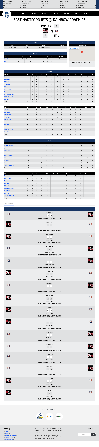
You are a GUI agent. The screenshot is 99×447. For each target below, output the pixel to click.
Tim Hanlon (7, 77)
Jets (5, 61)
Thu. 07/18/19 (49, 212)
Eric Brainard (7, 82)
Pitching (6, 107)
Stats (56, 13)
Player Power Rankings (10, 435)
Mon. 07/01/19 (49, 247)
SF (87, 74)
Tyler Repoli (7, 84)
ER (66, 107)
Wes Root (6, 163)
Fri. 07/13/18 (49, 271)
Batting (6, 74)
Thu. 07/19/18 (49, 259)
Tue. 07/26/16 (49, 366)
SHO (47, 107)
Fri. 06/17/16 (49, 378)
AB (27, 74)
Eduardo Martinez (9, 158)
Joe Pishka (7, 79)
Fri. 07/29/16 (49, 354)
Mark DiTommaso (8, 97)
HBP (75, 74)
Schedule (45, 13)
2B (41, 74)
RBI (57, 74)
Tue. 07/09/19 (49, 222)
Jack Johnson (7, 92)
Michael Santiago (8, 145)
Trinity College (82, 45)
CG (40, 107)
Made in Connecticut (91, 444)
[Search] (93, 435)
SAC (82, 74)
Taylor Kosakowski (9, 165)
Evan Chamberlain (9, 94)
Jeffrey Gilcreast (8, 155)
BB (68, 74)
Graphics (6, 59)
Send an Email (92, 431)
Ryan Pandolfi (8, 89)
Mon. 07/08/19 (49, 234)
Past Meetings (9, 203)
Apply (86, 13)
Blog (76, 13)
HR (51, 74)
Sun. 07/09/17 (49, 332)
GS (27, 107)
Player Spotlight (9, 437)
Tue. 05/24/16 (49, 391)
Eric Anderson (7, 87)
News (6, 433)
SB (92, 74)
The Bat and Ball (9, 439)
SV (52, 107)
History (66, 13)
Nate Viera (7, 150)
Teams (34, 13)
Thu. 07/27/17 (49, 320)
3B (46, 74)
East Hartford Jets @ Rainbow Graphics (49, 230)
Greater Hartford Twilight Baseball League (40, 10)
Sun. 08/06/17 (49, 308)
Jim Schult (6, 153)
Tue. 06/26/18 (49, 283)
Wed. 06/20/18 (49, 295)
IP (57, 107)
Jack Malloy (7, 99)
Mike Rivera (7, 160)
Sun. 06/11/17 (49, 344)
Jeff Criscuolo (7, 148)
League (24, 13)
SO (63, 74)
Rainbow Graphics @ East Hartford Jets (49, 218)
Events (6, 431)
